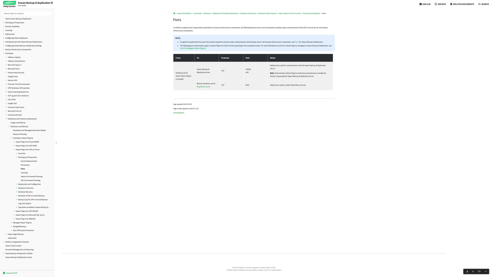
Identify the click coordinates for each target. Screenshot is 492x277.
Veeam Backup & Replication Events (18, 257)
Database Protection (25, 188)
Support (256, 267)
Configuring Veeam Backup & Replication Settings (23, 46)
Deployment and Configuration (29, 184)
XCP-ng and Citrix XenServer (18, 96)
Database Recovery (25, 192)
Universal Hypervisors (16, 107)
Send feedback (178, 113)
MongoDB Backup (19, 226)
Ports (23, 169)
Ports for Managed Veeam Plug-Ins (193, 48)
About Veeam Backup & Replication (18, 19)
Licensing (8, 30)
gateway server (204, 87)
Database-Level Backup (19, 126)
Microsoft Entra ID (14, 111)
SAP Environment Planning (30, 180)
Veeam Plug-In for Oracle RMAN (27, 142)
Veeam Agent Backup (16, 234)
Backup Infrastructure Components (18, 49)
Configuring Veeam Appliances (16, 38)
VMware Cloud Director (16, 61)
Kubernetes (12, 238)
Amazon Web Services (16, 73)
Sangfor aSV (12, 103)
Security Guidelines (12, 26)
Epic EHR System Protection (23, 230)
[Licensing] (485, 271)
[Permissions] (473, 271)
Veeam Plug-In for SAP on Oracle (27, 150)
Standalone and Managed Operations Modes (29, 130)
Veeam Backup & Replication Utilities (19, 253)
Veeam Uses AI (264, 270)
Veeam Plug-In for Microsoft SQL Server (30, 215)
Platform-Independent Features (17, 242)
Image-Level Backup (18, 123)
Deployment (9, 34)
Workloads (9, 53)
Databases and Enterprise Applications (22, 119)
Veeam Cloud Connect (13, 246)
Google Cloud (13, 76)
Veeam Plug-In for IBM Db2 (25, 219)
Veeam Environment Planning (31, 176)
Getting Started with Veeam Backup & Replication (23, 42)
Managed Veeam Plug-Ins (22, 223)
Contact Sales (265, 267)
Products (241, 267)
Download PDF (11, 273)
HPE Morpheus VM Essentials (19, 88)
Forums (249, 267)
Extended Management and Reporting (19, 250)
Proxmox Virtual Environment (19, 84)
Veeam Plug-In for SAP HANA (26, 146)
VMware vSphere (14, 57)
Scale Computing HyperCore (18, 92)
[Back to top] (479, 271)
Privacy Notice (252, 270)
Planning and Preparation (14, 23)
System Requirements (29, 161)
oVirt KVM (11, 99)
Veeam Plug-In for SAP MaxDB (27, 211)
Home (234, 267)
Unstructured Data (15, 115)
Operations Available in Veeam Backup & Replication (34, 207)
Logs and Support (24, 203)
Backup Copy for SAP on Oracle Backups (33, 200)
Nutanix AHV (12, 80)
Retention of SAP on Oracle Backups (31, 196)
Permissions (25, 165)
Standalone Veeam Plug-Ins (23, 138)
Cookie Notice (276, 270)
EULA (273, 267)
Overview (21, 153)
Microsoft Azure (13, 69)
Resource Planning (20, 134)
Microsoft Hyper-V (14, 65)
